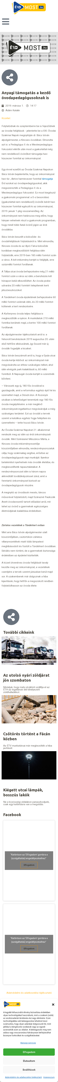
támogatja (47, 178)
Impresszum (49, 1077)
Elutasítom (29, 1061)
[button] (53, 1004)
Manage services (28, 1043)
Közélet (6, 118)
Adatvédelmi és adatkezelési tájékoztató (23, 1077)
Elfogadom (29, 1052)
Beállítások (29, 1069)
